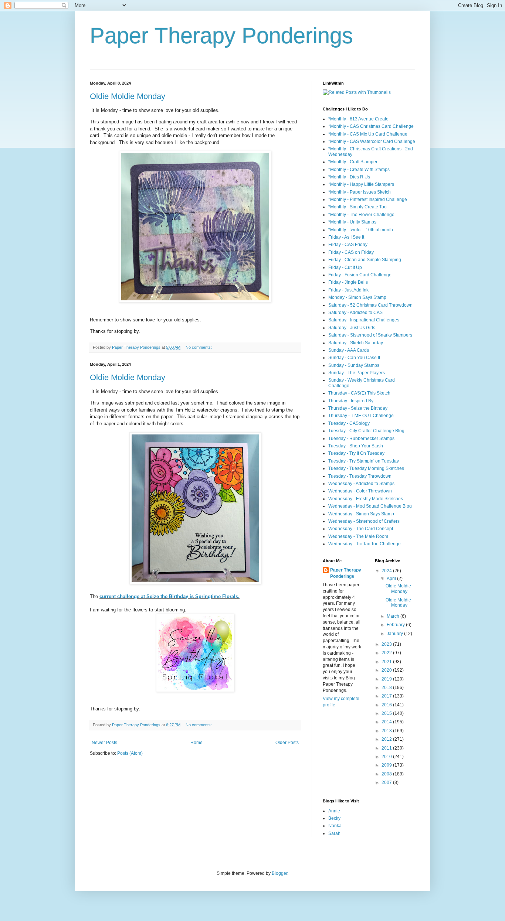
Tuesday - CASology (349, 423)
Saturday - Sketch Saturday (355, 342)
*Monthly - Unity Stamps (352, 222)
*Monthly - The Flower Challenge (361, 214)
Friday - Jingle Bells (348, 282)
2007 (387, 782)
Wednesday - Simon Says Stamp (361, 513)
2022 (387, 652)
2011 (387, 748)
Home (196, 742)
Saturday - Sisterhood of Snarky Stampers (370, 335)
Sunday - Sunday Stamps (353, 365)
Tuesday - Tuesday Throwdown (360, 476)
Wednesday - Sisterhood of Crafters (364, 521)
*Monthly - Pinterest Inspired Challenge (367, 199)
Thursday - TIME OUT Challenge (361, 415)
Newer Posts (104, 742)
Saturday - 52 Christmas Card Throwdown (370, 305)
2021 (387, 661)
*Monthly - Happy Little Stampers (361, 184)
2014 (387, 721)
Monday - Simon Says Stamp (357, 297)
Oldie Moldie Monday (127, 96)
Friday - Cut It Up (345, 267)
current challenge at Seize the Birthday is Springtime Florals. (169, 596)
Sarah (334, 833)
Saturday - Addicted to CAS (355, 312)
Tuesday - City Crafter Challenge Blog (366, 430)
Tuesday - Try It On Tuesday (356, 453)
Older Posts (287, 742)
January (395, 633)
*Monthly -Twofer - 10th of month (360, 229)
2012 (387, 739)
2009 (387, 765)
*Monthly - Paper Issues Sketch (359, 192)
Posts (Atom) (130, 753)
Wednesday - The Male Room (358, 536)
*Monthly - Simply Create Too (357, 206)
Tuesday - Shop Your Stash (355, 445)
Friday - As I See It (346, 237)
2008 (387, 774)
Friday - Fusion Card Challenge (360, 274)
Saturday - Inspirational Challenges (363, 320)
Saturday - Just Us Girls (351, 327)
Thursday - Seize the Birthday (357, 408)
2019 (387, 679)
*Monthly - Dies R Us (349, 177)
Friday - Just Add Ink (348, 290)
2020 (387, 670)
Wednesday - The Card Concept (360, 528)
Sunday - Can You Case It (354, 357)
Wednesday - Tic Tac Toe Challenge (364, 543)
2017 (387, 696)
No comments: (199, 347)
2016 (387, 704)
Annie (334, 810)
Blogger (279, 873)
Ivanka (335, 825)
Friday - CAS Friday (347, 244)
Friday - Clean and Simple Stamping (364, 259)
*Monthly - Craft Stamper (352, 161)
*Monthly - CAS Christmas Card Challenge (371, 126)
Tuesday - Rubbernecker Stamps (361, 438)
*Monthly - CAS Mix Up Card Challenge (367, 134)
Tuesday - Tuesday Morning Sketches (366, 468)
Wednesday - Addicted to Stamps (361, 483)
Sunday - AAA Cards (348, 350)
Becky (334, 818)
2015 (387, 713)
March (393, 616)
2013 (387, 730)
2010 (387, 756)
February (396, 624)
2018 (387, 687)
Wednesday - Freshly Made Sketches (365, 498)
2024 (387, 570)
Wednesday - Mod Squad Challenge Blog (370, 506)
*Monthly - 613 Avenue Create (358, 119)
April (392, 578)
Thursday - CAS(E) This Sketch (359, 393)
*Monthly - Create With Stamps (359, 169)
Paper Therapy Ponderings (221, 35)
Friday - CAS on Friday (351, 252)
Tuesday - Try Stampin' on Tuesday (363, 461)
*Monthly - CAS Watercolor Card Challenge (371, 141)
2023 (387, 644)
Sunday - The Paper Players (356, 372)
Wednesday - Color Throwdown (360, 491)
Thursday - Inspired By (350, 400)
